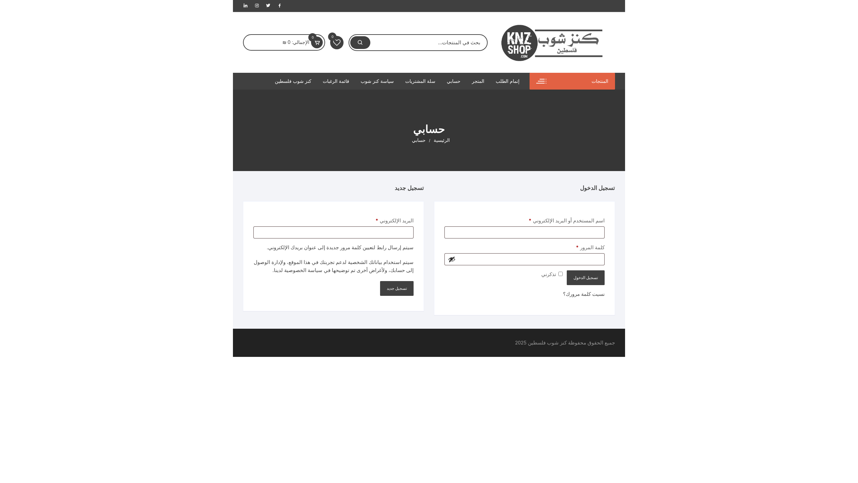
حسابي (454, 81)
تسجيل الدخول (585, 277)
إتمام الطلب (507, 81)
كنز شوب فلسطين (293, 81)
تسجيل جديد (397, 288)
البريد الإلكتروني (387, 220)
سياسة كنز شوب (377, 81)
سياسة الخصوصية (303, 270)
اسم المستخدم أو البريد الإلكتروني (559, 220)
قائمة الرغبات (336, 81)
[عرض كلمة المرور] (451, 259)
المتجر (478, 81)
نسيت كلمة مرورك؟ (584, 294)
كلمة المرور (583, 247)
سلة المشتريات (420, 81)
